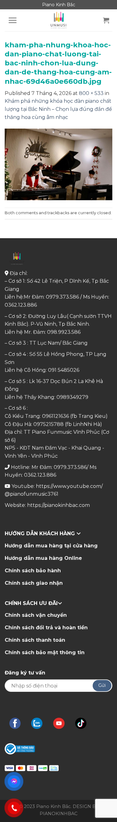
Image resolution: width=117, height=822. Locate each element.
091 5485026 (63, 370)
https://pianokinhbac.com (58, 505)
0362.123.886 (21, 305)
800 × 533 (91, 93)
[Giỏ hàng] (106, 20)
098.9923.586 (63, 332)
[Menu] (12, 20)
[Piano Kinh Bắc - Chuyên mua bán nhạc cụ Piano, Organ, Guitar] (58, 20)
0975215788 (48, 424)
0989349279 (72, 397)
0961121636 (55, 416)
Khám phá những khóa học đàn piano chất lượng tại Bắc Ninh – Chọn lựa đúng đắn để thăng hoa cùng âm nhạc (58, 109)
